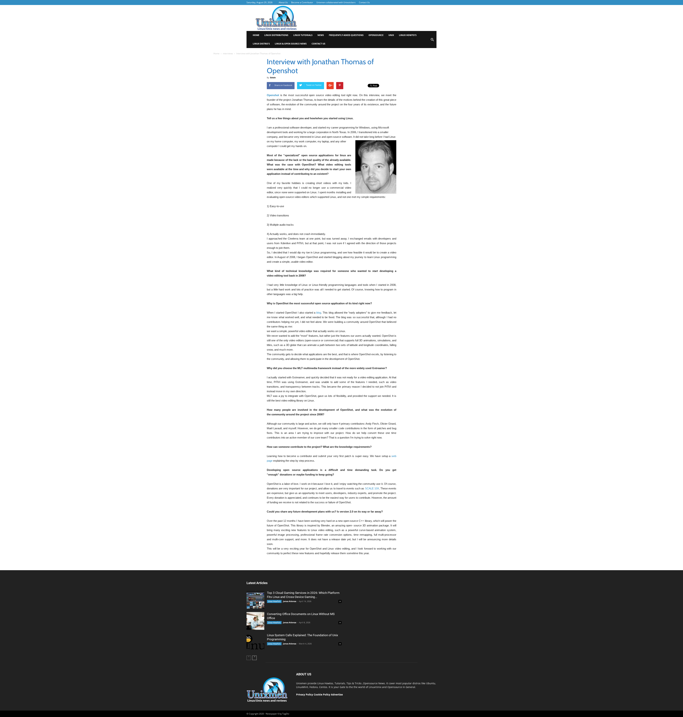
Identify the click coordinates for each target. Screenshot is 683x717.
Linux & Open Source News (291, 43)
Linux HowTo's (274, 601)
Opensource (376, 35)
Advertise (337, 694)
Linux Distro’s (261, 43)
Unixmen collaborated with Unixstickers (336, 2)
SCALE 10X (372, 488)
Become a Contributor (302, 2)
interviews (228, 53)
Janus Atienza (289, 601)
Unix (391, 35)
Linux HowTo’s (408, 35)
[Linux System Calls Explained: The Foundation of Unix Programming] (255, 642)
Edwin (273, 77)
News (320, 35)
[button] (432, 40)
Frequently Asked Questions (346, 35)
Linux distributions (276, 35)
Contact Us (364, 2)
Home (256, 35)
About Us (283, 2)
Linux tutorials (303, 35)
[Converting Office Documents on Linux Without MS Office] (255, 621)
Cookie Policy (322, 694)
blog (318, 312)
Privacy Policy (304, 694)
